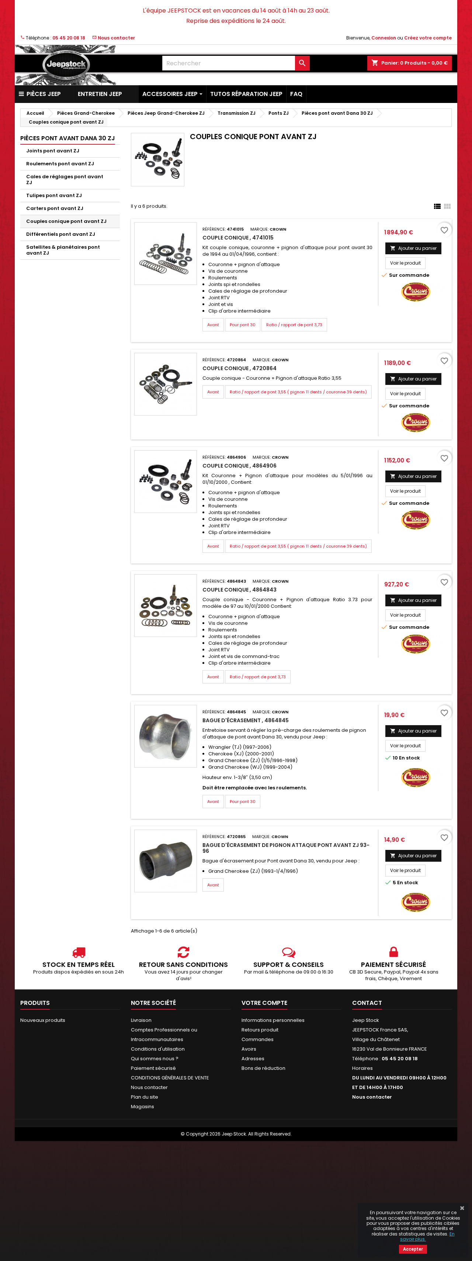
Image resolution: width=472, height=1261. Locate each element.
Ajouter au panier (413, 248)
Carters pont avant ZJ (54, 208)
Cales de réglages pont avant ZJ (64, 179)
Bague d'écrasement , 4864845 (245, 720)
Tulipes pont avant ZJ (54, 195)
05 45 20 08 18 (68, 38)
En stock (409, 758)
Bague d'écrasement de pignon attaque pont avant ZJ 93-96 (285, 848)
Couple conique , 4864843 (239, 589)
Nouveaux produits (42, 1020)
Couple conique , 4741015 (238, 237)
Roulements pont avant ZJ (60, 163)
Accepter (413, 1249)
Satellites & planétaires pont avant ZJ (63, 250)
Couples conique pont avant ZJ (66, 221)
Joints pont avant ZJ (52, 150)
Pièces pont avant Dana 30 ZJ (67, 138)
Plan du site (144, 1096)
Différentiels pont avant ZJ (60, 234)
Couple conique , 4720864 (239, 368)
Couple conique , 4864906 (239, 465)
